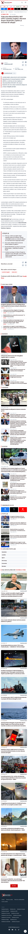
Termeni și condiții (9, 899)
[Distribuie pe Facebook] (26, 62)
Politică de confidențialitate (19, 899)
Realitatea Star (12, 909)
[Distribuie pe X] (26, 65)
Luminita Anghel (6, 272)
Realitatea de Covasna (6, 913)
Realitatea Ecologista (21, 909)
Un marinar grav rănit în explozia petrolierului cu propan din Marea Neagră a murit (14, 698)
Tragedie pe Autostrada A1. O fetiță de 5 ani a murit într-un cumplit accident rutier (13, 804)
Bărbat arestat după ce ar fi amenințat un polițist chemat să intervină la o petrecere (18, 492)
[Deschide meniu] (25, 2)
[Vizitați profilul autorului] (2, 63)
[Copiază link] (23, 62)
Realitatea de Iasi (13, 919)
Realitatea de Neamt (5, 911)
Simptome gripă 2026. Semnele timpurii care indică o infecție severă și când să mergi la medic (18, 416)
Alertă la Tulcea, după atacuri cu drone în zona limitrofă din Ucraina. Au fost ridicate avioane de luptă (13, 751)
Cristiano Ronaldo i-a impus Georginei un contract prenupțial (18, 382)
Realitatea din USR (14, 911)
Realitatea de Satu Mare (6, 921)
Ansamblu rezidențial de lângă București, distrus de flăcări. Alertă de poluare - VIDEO (13, 829)
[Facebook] (4, 9)
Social (4, 312)
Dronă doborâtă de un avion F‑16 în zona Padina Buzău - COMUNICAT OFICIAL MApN (15, 248)
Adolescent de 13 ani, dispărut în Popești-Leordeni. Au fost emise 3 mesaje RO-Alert (13, 311)
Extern (4, 317)
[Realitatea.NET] (6, 3)
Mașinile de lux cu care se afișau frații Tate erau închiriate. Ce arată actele (18, 498)
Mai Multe (14, 885)
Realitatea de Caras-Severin (7, 915)
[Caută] (22, 2)
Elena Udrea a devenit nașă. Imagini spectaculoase (17, 376)
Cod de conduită (5, 901)
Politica (2, 307)
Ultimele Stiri (4, 14)
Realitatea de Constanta (6, 917)
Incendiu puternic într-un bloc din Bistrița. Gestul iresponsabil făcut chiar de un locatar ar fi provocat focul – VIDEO (13, 778)
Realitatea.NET (8, 64)
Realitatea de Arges (5, 919)
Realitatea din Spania (16, 921)
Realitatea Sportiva (5, 909)
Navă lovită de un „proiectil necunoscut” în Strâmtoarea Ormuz (17, 531)
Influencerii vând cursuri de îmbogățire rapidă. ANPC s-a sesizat (12, 356)
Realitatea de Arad (15, 917)
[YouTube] (11, 9)
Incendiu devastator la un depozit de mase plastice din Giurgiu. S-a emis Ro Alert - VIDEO (13, 854)
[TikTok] (24, 9)
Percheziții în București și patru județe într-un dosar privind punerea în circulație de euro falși (18, 485)
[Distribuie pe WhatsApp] (23, 65)
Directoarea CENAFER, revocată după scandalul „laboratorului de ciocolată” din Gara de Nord (13, 880)
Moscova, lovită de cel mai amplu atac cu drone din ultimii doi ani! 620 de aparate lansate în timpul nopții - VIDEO (13, 321)
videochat (14, 272)
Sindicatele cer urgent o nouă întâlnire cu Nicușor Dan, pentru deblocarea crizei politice (14, 327)
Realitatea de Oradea (15, 913)
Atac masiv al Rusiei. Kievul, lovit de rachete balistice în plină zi (14, 243)
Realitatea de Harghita (17, 915)
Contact (3, 899)
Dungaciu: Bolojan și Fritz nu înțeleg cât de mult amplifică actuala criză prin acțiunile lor (13, 305)
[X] (17, 9)
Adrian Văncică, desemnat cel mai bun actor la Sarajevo (17, 370)
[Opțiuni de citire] (25, 931)
